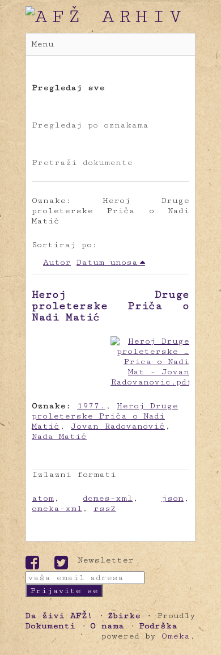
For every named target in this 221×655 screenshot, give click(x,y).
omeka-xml (57, 508)
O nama (107, 626)
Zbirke (124, 615)
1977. (91, 406)
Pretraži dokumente (82, 162)
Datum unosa (107, 262)
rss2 (105, 508)
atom (43, 498)
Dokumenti (50, 626)
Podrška (158, 626)
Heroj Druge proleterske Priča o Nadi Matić (110, 305)
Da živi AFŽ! (59, 615)
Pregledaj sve (68, 87)
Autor (57, 262)
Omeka (176, 636)
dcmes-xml (108, 498)
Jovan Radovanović (118, 426)
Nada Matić (59, 436)
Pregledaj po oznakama (90, 125)
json (173, 498)
